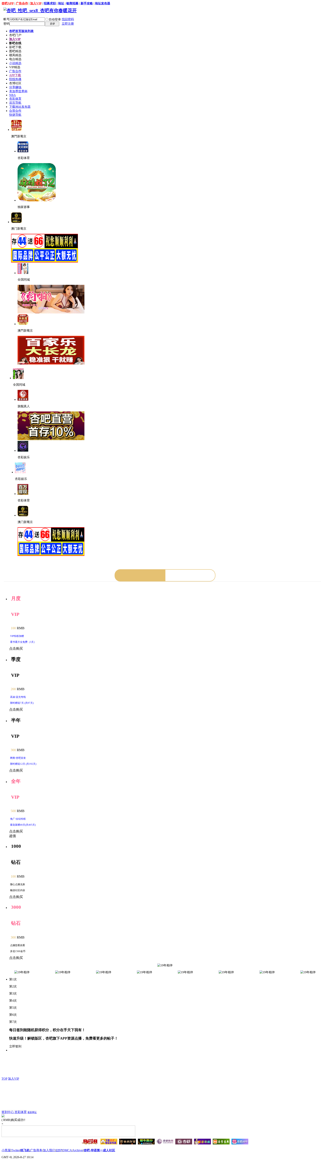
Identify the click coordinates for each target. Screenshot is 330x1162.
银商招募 (72, 3)
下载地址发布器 (20, 106)
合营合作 (15, 110)
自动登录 (55, 19)
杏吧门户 (15, 35)
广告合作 (22, 3)
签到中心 (8, 1112)
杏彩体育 (15, 98)
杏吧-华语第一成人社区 (99, 1150)
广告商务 (36, 1150)
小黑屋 (6, 1150)
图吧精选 (15, 51)
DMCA (67, 1150)
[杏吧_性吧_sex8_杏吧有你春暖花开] (40, 10)
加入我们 (49, 1150)
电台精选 (15, 59)
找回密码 (68, 19)
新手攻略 (87, 3)
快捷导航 (15, 114)
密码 (6, 23)
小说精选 (15, 63)
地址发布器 (102, 3)
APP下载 (15, 75)
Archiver (77, 1150)
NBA (12, 95)
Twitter (15, 1150)
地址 (61, 3)
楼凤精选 (15, 55)
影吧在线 (15, 43)
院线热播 (15, 79)
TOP (4, 1078)
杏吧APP (8, 3)
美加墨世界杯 (18, 91)
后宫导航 (15, 102)
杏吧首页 (21, 31)
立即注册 (68, 23)
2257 (59, 1150)
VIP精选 (14, 67)
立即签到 (15, 1046)
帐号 (6, 19)
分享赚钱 (15, 87)
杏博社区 (15, 83)
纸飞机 (25, 1150)
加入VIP (36, 3)
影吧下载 (15, 47)
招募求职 (50, 3)
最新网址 (32, 1112)
